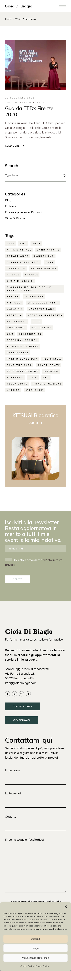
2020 (11, 243)
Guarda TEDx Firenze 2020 (29, 111)
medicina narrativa (45, 315)
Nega (36, 948)
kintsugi (14, 303)
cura (49, 262)
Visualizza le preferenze (35, 957)
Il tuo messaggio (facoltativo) (24, 839)
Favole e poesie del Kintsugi (23, 212)
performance (30, 334)
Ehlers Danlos (44, 268)
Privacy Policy (42, 966)
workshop (35, 390)
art (23, 243)
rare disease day (22, 359)
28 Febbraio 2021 (20, 98)
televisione (17, 384)
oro (10, 334)
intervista (34, 296)
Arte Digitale (19, 250)
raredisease (18, 352)
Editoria (10, 206)
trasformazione (47, 384)
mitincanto (17, 321)
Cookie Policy (27, 966)
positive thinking (23, 346)
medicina (14, 315)
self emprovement (23, 371)
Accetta (35, 938)
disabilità (16, 268)
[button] (66, 906)
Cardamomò (44, 256)
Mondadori (16, 327)
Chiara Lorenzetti (23, 262)
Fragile (31, 275)
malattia (15, 309)
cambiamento (48, 250)
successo (15, 377)
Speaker (51, 371)
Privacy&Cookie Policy (47, 901)
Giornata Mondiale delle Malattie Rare (29, 289)
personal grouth (22, 340)
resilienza (52, 359)
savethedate (49, 365)
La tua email (13, 793)
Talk (33, 377)
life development (43, 303)
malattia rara (42, 309)
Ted (46, 377)
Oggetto (10, 816)
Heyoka (13, 296)
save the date (19, 365)
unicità (13, 390)
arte (36, 243)
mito (37, 321)
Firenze (13, 275)
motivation (42, 327)
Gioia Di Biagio (18, 6)
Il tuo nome (12, 770)
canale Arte (18, 256)
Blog (41, 102)
